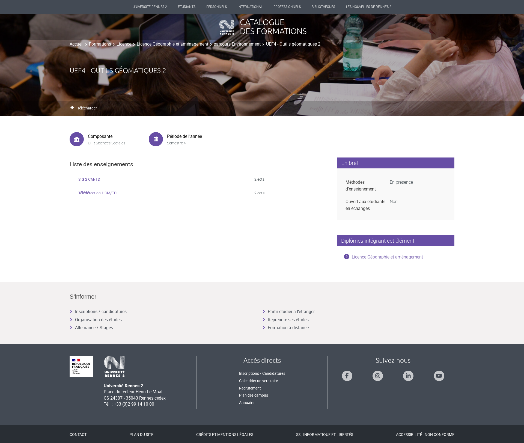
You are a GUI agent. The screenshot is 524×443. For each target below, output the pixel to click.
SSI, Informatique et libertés (324, 434)
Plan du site (141, 434)
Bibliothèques (323, 7)
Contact (78, 434)
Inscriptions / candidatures (101, 311)
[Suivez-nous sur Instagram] (378, 376)
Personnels (216, 7)
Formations (100, 44)
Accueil (77, 44)
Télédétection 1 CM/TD (97, 192)
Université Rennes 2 (150, 7)
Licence (124, 44)
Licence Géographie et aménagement (172, 44)
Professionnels (287, 7)
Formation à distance (288, 328)
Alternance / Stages (94, 328)
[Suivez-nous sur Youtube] (439, 376)
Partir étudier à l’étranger (291, 311)
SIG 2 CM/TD (89, 179)
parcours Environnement (237, 44)
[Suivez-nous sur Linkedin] (408, 376)
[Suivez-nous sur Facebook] (347, 376)
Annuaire (246, 402)
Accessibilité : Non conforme (425, 434)
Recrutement (250, 388)
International (250, 7)
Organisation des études (98, 320)
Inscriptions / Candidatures (262, 373)
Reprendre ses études (288, 320)
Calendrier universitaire (258, 380)
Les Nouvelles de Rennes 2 (368, 7)
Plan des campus (253, 395)
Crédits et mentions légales (224, 434)
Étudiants (186, 7)
